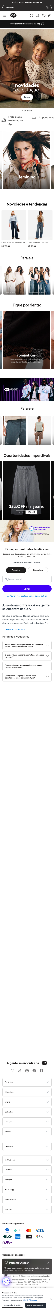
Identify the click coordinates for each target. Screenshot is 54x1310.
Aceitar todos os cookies (35, 1305)
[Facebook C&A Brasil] (41, 1071)
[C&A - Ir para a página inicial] (13, 15)
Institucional (10, 1160)
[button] (31, 15)
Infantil (7, 1102)
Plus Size (8, 1122)
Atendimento (10, 1199)
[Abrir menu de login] (38, 15)
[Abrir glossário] (31, 1146)
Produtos (8, 1170)
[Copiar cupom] (47, 7)
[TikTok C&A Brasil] (20, 1071)
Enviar (27, 588)
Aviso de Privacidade (30, 1300)
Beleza (7, 1131)
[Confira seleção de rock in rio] (27, 400)
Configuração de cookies (12, 1305)
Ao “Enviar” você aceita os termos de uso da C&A (27, 596)
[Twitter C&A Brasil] (34, 1071)
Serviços (8, 1179)
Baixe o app (9, 1189)
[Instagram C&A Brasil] (12, 1071)
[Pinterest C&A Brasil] (27, 1071)
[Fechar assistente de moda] (48, 1263)
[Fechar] (51, 1299)
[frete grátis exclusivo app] (27, 26)
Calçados (9, 1112)
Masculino (38, 570)
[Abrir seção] (32, 1082)
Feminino (16, 570)
